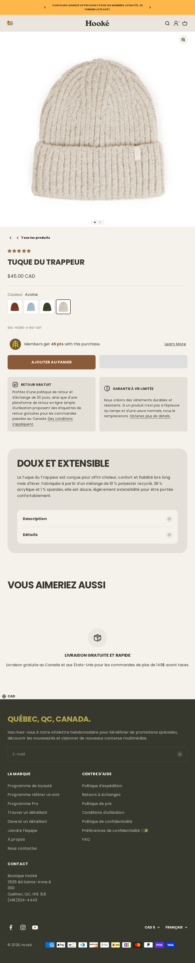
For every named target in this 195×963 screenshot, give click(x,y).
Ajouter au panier (51, 362)
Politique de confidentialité (107, 821)
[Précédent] (45, 7)
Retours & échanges (101, 794)
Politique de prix (97, 803)
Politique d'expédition (102, 786)
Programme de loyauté (30, 786)
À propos (16, 839)
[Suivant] (150, 7)
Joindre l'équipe (23, 830)
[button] (20, 251)
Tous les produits (35, 238)
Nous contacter (22, 848)
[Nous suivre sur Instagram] (23, 927)
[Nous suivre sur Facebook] (11, 927)
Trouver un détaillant (27, 812)
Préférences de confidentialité (111, 830)
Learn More (175, 344)
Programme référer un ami (33, 794)
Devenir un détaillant (27, 821)
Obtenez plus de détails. (150, 416)
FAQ (86, 839)
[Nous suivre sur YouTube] (35, 927)
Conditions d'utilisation (103, 812)
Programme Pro (23, 803)
